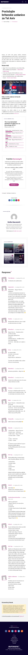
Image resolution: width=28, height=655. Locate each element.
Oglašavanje (14, 641)
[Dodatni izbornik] (25, 2)
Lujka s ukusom (12, 576)
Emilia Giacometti (17, 231)
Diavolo (10, 428)
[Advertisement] (14, 38)
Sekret (10, 524)
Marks (10, 319)
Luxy (9, 349)
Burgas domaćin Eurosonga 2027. (8, 251)
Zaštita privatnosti (14, 640)
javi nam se (21, 612)
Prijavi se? (21, 616)
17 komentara (14, 21)
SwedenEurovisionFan (14, 497)
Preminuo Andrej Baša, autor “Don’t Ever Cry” (19, 250)
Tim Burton (11, 278)
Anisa (15, 77)
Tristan (10, 388)
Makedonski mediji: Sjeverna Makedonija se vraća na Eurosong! (8, 260)
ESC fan (10, 454)
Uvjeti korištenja (14, 638)
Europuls (4, 193)
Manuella (10, 419)
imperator (11, 287)
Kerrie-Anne (10, 77)
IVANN (10, 485)
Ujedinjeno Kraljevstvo (11, 193)
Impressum (14, 637)
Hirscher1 (11, 329)
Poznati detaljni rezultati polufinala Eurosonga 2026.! (19, 260)
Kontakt (14, 643)
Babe (9, 400)
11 (22, 255)
